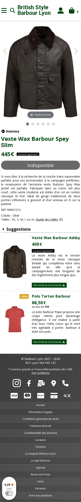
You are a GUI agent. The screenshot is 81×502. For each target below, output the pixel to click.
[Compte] (60, 10)
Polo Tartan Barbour (51, 296)
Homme (12, 131)
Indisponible (40, 165)
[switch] (9, 493)
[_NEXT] (75, 51)
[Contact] (41, 384)
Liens (41, 481)
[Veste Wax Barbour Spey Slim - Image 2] (32, 124)
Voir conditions (40, 373)
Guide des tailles (47, 219)
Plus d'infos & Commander (47, 285)
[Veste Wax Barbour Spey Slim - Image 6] (53, 124)
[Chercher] (12, 10)
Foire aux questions (40, 495)
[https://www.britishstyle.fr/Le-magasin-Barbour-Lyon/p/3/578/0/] (53, 384)
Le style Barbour (40, 460)
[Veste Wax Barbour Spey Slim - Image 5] (48, 124)
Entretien (40, 488)
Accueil (40, 405)
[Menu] (4, 10)
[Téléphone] (65, 384)
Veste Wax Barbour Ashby (56, 237)
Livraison (40, 440)
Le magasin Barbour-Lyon (40, 453)
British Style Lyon (34, 10)
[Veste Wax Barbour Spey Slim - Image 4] (43, 124)
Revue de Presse (40, 474)
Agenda (40, 467)
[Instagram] (17, 385)
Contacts (40, 447)
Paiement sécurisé (40, 426)
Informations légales (40, 412)
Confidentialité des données (40, 433)
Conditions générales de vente (41, 419)
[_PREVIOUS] (5, 51)
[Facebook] (29, 384)
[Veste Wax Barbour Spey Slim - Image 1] (27, 124)
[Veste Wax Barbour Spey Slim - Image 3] (37, 124)
